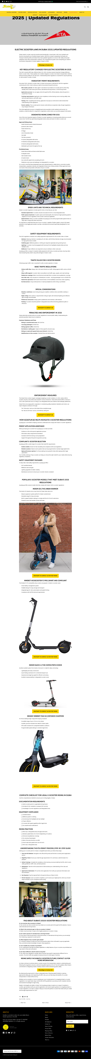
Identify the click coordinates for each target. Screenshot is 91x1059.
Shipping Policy (48, 1031)
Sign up (70, 1026)
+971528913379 (50, 1)
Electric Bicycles (32, 12)
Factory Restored (53, 15)
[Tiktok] (8, 1)
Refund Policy (48, 1035)
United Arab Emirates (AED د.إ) (82, 1)
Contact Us (47, 1024)
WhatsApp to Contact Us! (45, 65)
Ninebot (47, 1019)
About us (47, 1040)
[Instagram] (4, 1)
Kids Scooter (42, 12)
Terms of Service (49, 1033)
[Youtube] (6, 1)
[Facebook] (2, 1)
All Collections (48, 1022)
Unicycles (59, 12)
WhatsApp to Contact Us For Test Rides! (45, 575)
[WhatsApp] (10, 1)
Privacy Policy (48, 1028)
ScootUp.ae (29, 420)
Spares (65, 12)
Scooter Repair (73, 12)
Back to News (45, 1002)
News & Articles (48, 1026)
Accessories (51, 12)
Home (46, 1015)
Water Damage (43, 15)
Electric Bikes (22, 12)
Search (46, 1017)
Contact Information (49, 1037)
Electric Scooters (11, 12)
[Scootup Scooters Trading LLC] (9, 7)
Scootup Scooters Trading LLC (11, 1055)
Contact (35, 15)
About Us (81, 12)
